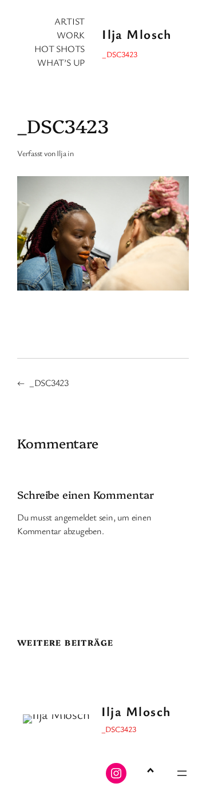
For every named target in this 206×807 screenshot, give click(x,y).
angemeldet (75, 517)
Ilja (61, 153)
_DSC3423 (49, 382)
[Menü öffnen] (182, 773)
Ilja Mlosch (137, 34)
